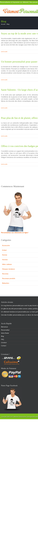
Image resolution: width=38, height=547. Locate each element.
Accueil (3, 24)
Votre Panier (5, 333)
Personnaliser (5, 330)
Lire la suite (4, 51)
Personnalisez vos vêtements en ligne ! (15, 232)
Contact (3, 346)
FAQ (2, 339)
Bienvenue (4, 327)
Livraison (4, 342)
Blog (2, 336)
